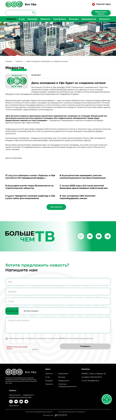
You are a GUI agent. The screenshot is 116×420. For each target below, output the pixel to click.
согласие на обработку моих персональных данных (70, 338)
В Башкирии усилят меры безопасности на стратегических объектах (29, 186)
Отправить (85, 346)
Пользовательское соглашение (71, 412)
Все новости (56, 207)
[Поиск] (33, 12)
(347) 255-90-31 (96, 377)
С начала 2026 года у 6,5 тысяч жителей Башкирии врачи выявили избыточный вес (84, 186)
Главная (8, 61)
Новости (11, 19)
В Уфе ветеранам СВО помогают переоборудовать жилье (77, 197)
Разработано (49, 415)
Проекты (45, 19)
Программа (59, 19)
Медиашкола (88, 19)
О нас (22, 19)
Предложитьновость (101, 13)
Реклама (74, 19)
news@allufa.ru (93, 381)
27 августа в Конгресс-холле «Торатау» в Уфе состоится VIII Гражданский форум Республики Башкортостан (30, 178)
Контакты (104, 19)
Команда (32, 19)
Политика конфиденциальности (67, 385)
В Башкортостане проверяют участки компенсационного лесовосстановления (83, 176)
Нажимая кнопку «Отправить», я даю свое (51, 338)
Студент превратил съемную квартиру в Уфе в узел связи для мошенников (30, 197)
